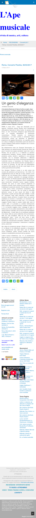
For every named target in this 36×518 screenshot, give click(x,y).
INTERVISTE (20, 485)
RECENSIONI (13, 42)
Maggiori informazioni (27, 516)
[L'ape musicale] (11, 2)
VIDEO (4, 490)
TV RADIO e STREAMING (18, 487)
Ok (32, 513)
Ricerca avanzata (5, 54)
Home (5, 42)
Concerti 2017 (24, 42)
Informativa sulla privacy (27, 482)
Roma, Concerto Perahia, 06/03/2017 (17, 65)
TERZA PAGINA (13, 490)
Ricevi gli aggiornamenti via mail (7, 306)
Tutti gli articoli (5, 314)
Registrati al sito (5, 310)
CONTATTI (18, 493)
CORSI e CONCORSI (26, 490)
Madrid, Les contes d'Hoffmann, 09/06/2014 (8, 320)
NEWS (27, 485)
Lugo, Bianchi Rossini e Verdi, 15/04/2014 (8, 335)
